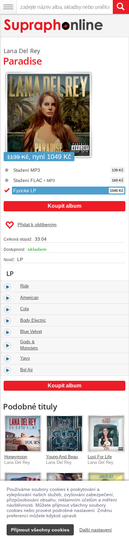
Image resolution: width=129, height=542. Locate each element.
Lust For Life (100, 456)
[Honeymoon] (23, 433)
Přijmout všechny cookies (40, 529)
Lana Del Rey (22, 51)
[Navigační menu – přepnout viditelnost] (8, 7)
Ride (24, 286)
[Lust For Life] (106, 433)
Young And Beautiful (65, 456)
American (29, 297)
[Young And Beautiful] (64, 433)
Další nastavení (95, 529)
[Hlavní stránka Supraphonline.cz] (54, 25)
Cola (24, 308)
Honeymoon (15, 456)
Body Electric (33, 320)
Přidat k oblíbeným (37, 224)
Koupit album (64, 206)
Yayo (25, 358)
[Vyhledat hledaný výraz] (120, 7)
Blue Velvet (31, 331)
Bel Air (26, 369)
